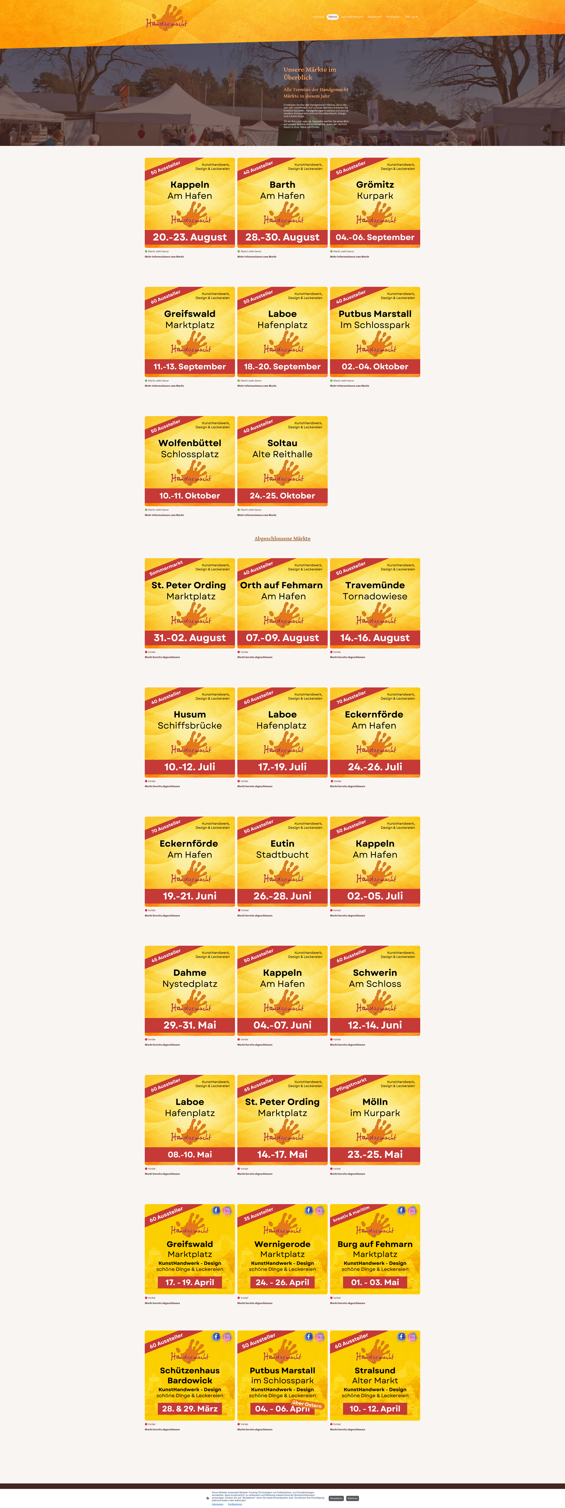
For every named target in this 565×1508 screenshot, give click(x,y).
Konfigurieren (235, 1504)
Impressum (217, 1504)
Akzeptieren (336, 1498)
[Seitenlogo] (167, 17)
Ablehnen (353, 1498)
